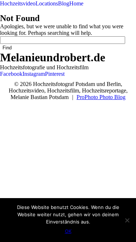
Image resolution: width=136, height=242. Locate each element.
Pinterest (55, 74)
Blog (63, 3)
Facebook (11, 74)
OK (68, 231)
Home (76, 3)
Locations (47, 3)
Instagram (33, 74)
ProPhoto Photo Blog (101, 97)
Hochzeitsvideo (18, 3)
